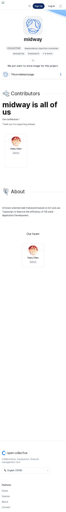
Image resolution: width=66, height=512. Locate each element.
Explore (6, 496)
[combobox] (26, 470)
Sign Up (39, 6)
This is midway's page (22, 74)
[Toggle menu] (60, 6)
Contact (6, 507)
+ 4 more (47, 53)
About (5, 501)
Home (5, 490)
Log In (51, 6)
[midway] (6, 74)
